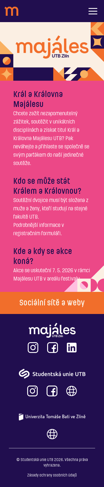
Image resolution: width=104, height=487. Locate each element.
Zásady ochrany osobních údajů (52, 475)
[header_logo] (11, 11)
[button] (93, 11)
